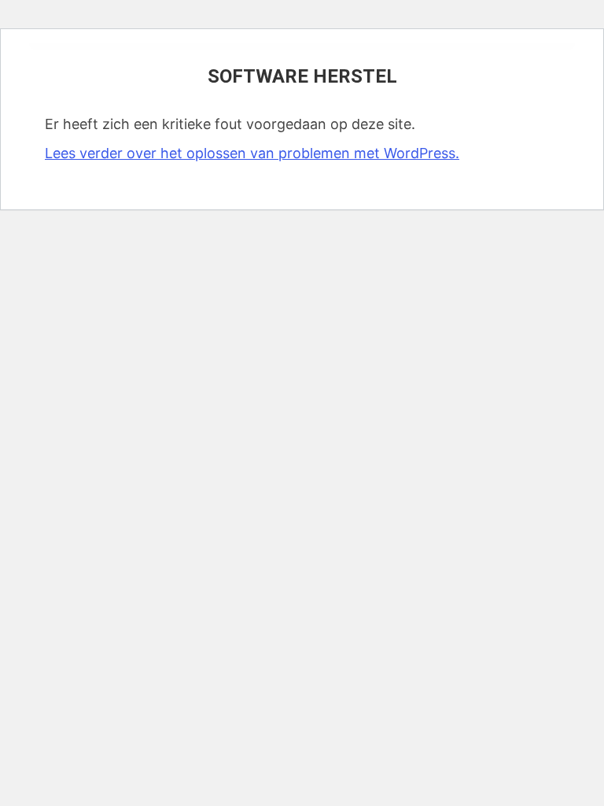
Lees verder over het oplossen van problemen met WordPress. (252, 153)
